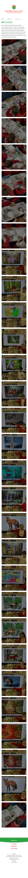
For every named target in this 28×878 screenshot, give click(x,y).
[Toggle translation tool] (19, 1)
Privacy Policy (14, 862)
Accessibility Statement (14, 859)
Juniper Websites (18, 856)
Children (9, 18)
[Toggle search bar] (22, 1)
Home (2, 18)
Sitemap (14, 860)
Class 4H (10, 19)
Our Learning (18, 19)
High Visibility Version (14, 858)
